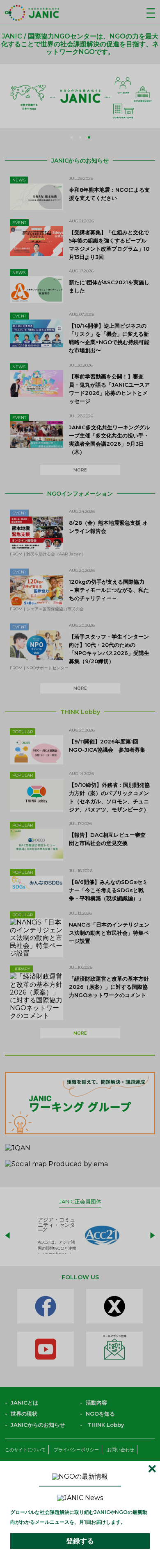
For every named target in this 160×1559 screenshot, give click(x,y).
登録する (80, 1541)
